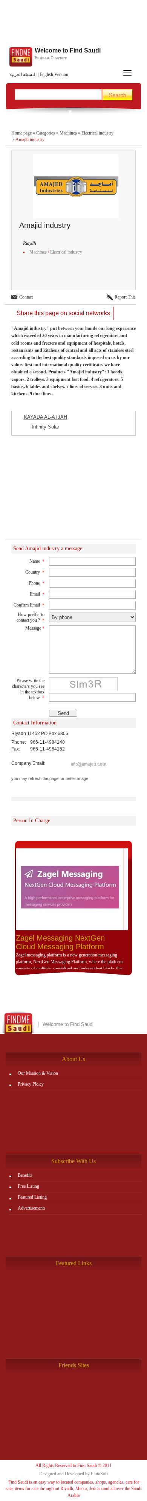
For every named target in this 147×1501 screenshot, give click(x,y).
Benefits (25, 1175)
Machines (68, 133)
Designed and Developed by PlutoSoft (73, 1473)
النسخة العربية (23, 74)
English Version (54, 74)
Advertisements (32, 1208)
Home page (21, 133)
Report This (125, 297)
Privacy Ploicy (31, 1084)
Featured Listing (32, 1197)
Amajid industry (29, 139)
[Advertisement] (73, 24)
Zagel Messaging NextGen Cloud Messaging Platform (60, 942)
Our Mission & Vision (38, 1073)
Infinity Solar (45, 427)
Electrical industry (97, 133)
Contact (26, 297)
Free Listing (28, 1186)
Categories (45, 133)
